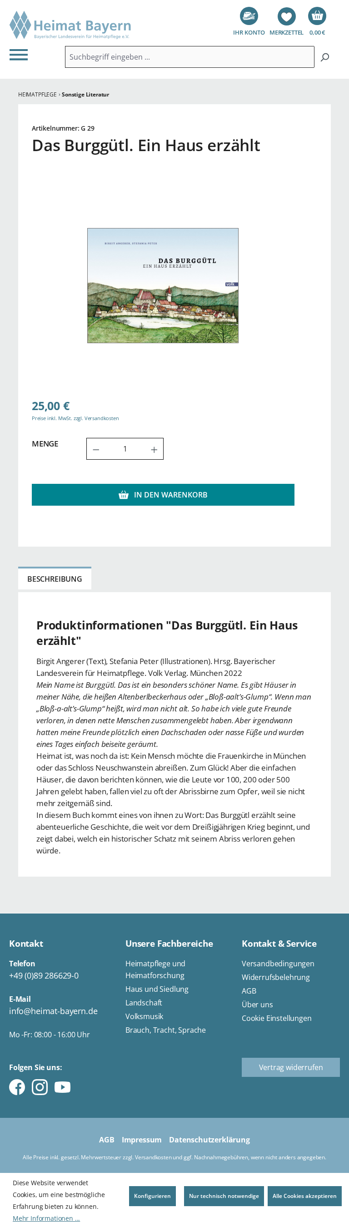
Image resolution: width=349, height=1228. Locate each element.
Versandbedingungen (278, 964)
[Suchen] (324, 57)
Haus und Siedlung (157, 989)
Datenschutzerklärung (209, 1140)
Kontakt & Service (279, 943)
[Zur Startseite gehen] (70, 25)
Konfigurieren (152, 1196)
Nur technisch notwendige (224, 1196)
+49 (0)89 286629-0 (44, 975)
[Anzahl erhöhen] (154, 449)
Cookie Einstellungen (277, 1018)
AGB (249, 991)
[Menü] (21, 54)
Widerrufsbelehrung (276, 977)
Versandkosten (153, 1157)
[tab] (54, 578)
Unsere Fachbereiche (169, 943)
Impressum (142, 1140)
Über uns (257, 1005)
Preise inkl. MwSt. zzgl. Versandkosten (75, 418)
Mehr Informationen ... (46, 1218)
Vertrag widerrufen (291, 1067)
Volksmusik (144, 1016)
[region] (163, 285)
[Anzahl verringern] (95, 449)
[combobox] (189, 57)
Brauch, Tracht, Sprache (165, 1030)
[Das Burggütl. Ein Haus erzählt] (163, 286)
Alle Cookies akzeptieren (305, 1196)
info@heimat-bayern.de (53, 1010)
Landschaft (143, 1003)
